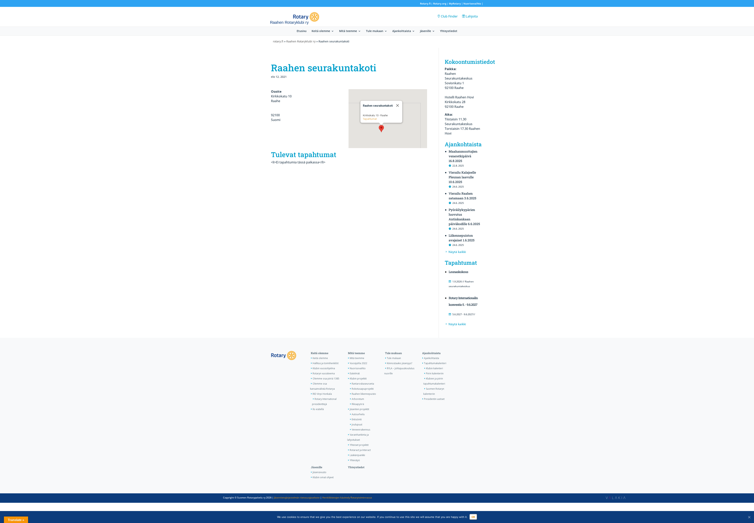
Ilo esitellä (318, 409)
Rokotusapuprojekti (363, 388)
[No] (749, 517)
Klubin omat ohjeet (323, 477)
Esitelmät (355, 373)
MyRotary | (456, 3)
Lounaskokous (458, 272)
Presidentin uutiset (434, 399)
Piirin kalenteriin (435, 373)
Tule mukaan (374, 31)
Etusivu (302, 31)
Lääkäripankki (357, 455)
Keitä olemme (321, 31)
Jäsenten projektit (359, 409)
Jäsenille (425, 31)
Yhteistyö (355, 460)
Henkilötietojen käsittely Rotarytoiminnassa (347, 497)
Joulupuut (357, 424)
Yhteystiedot (448, 31)
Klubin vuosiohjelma (324, 368)
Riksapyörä (358, 404)
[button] (381, 128)
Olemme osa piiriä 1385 (326, 378)
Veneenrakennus (361, 429)
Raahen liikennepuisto (364, 394)
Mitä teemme (348, 31)
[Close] (397, 105)
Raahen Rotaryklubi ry (301, 41)
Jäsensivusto (319, 472)
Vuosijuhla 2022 (358, 363)
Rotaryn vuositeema (324, 373)
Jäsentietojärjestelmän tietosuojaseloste (297, 497)
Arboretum (358, 399)
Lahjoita (472, 16)
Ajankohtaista (401, 31)
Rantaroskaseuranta (363, 383)
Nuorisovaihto (472, 3)
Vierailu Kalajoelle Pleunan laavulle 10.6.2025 (462, 177)
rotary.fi (278, 41)
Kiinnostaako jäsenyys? (399, 363)
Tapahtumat (370, 118)
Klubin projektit (358, 378)
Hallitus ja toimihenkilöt (326, 363)
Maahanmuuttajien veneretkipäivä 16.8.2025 (463, 156)
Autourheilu (358, 414)
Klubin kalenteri (434, 368)
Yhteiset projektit (359, 445)
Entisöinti (357, 419)
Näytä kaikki (457, 252)
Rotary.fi (425, 3)
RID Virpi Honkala (322, 394)
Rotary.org (439, 3)
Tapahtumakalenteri (435, 363)
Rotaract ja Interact (360, 450)
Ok (473, 516)
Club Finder (449, 16)
